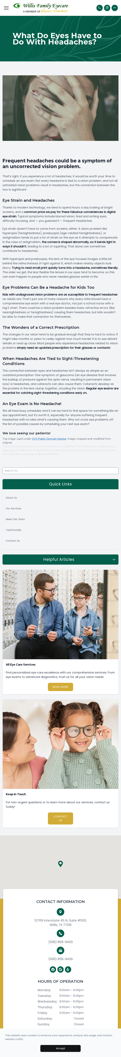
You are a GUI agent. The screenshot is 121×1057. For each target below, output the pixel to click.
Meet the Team (15, 519)
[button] (6, 8)
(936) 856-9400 (60, 942)
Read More (61, 687)
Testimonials (13, 530)
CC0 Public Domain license (49, 438)
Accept (60, 1048)
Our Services (13, 508)
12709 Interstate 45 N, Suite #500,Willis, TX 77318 (60, 922)
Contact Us (13, 541)
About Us (11, 498)
